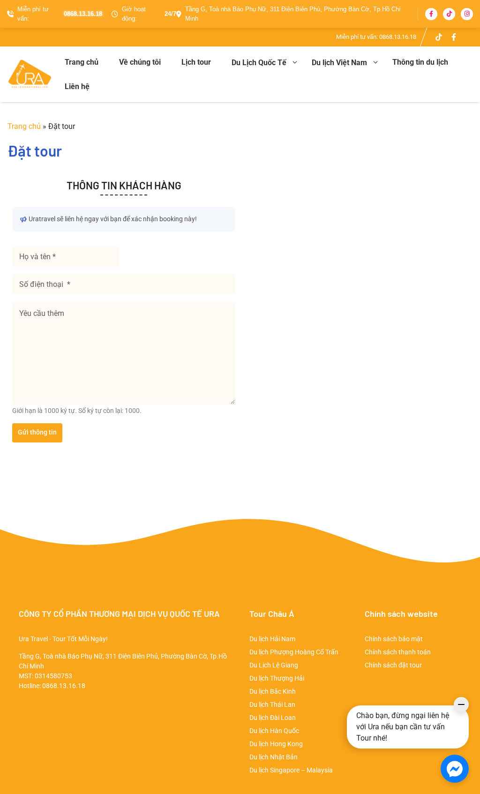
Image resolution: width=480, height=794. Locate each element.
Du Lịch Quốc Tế (259, 62)
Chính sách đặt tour (393, 665)
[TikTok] (449, 14)
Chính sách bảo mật (394, 639)
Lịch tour (196, 62)
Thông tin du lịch (420, 62)
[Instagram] (467, 14)
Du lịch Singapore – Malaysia (291, 770)
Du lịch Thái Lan (272, 704)
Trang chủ (81, 62)
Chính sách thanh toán (398, 652)
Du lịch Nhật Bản (273, 757)
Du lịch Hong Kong (276, 744)
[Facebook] (431, 14)
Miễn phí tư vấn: (59, 14)
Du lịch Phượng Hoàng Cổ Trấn (293, 652)
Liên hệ (77, 86)
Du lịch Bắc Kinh (272, 691)
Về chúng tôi (140, 62)
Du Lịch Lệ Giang (273, 665)
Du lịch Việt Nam (339, 62)
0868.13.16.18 (397, 36)
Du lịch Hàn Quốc (274, 730)
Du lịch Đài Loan (272, 717)
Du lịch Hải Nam (272, 639)
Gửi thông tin (37, 432)
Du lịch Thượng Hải (276, 678)
